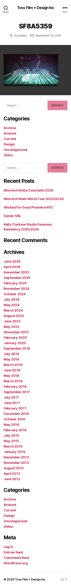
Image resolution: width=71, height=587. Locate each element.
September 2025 (17, 278)
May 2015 (11, 441)
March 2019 (13, 365)
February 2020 (15, 337)
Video (8, 155)
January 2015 (14, 452)
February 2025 (15, 283)
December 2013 (16, 457)
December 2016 (16, 414)
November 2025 (16, 272)
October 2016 (14, 419)
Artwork (10, 133)
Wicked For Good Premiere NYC (28, 207)
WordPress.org (16, 563)
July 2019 (11, 354)
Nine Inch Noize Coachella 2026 (28, 190)
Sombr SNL (12, 216)
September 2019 (17, 348)
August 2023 (14, 316)
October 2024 (15, 294)
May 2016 (11, 425)
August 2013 (14, 468)
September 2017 (17, 392)
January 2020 (15, 343)
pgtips (23, 35)
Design (9, 144)
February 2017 (15, 408)
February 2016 (15, 430)
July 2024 (11, 299)
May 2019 (11, 359)
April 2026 (12, 267)
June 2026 (12, 261)
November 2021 (16, 332)
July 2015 (11, 435)
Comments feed (16, 558)
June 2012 (12, 479)
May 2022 (11, 327)
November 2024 (16, 289)
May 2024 (11, 305)
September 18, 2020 (48, 35)
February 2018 (15, 386)
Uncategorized (15, 150)
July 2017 (11, 397)
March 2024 (13, 310)
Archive (10, 128)
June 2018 (12, 370)
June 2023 (12, 321)
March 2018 (13, 381)
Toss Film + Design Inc (35, 8)
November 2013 (16, 463)
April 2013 (12, 473)
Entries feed (13, 552)
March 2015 (13, 446)
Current (10, 139)
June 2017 (12, 403)
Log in (8, 547)
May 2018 (11, 376)
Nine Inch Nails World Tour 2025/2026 (34, 199)
